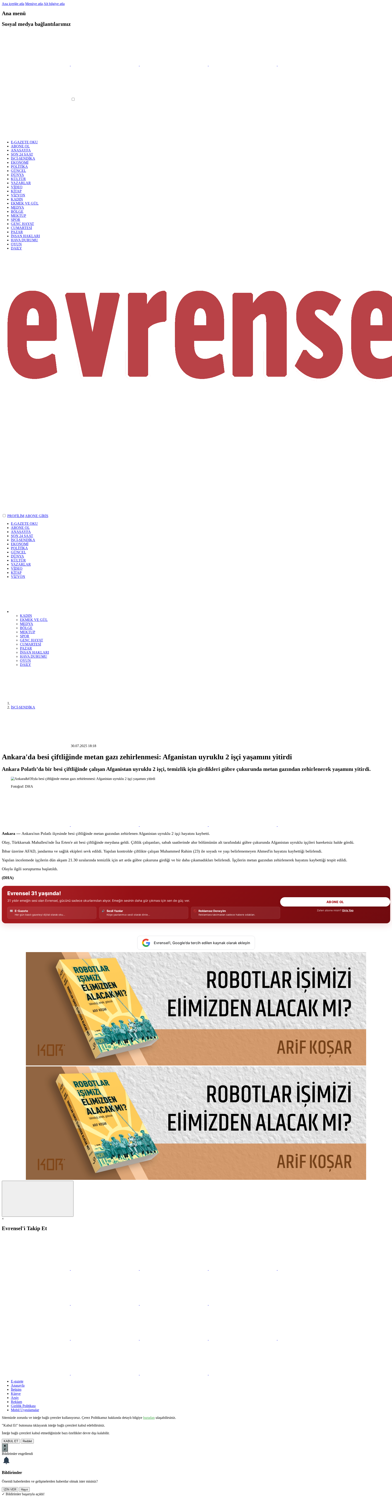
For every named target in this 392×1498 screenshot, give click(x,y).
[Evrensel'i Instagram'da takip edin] (174, 64)
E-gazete (17, 1381)
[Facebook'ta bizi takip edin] (105, 1269)
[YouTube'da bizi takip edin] (243, 1269)
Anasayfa (17, 1385)
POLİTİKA (19, 167)
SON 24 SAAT (22, 154)
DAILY (16, 248)
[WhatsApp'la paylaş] (36, 825)
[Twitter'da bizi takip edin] (36, 1269)
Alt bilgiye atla (54, 4)
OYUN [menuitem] (25, 660)
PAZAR (17, 232)
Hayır (24, 1489)
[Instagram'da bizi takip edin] (174, 1269)
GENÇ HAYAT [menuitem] (31, 640)
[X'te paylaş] (105, 825)
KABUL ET (11, 1441)
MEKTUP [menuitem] (27, 632)
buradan (149, 1418)
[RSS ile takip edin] (243, 1304)
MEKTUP (18, 215)
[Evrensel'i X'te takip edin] (36, 64)
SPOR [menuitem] (24, 636)
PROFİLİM (15, 516)
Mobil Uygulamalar (25, 1410)
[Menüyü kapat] (36, 134)
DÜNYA (17, 175)
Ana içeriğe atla (13, 4)
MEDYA (17, 207)
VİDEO (16, 187)
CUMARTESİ (21, 228)
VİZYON (18, 195)
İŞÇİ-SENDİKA (23, 158)
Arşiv (15, 1398)
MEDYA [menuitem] (26, 624)
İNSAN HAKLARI (25, 236)
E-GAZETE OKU (24, 142)
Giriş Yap (347, 910)
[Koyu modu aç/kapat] (4, 516)
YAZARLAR (21, 183)
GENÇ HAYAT (22, 224)
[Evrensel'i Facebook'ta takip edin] (105, 64)
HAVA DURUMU (24, 240)
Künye (16, 1393)
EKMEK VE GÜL (25, 203)
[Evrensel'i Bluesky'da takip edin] (243, 64)
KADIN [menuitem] (26, 616)
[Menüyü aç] (36, 99)
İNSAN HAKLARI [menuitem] (34, 652)
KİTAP (16, 191)
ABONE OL (20, 146)
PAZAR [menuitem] (26, 648)
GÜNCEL (18, 171)
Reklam (16, 1402)
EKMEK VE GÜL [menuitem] (34, 620)
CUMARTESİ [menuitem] (30, 644)
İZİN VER (10, 1489)
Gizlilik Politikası (23, 1406)
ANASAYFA (21, 150)
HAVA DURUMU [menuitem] (33, 656)
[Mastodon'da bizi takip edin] (174, 1304)
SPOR (15, 220)
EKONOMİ (19, 162)
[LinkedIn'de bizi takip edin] (105, 1304)
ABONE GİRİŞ (36, 516)
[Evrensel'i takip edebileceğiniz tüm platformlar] (312, 64)
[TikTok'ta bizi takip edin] (36, 1304)
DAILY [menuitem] (25, 665)
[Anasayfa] (45, 703)
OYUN (16, 244)
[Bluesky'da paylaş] (243, 825)
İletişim (16, 1389)
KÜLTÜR (18, 179)
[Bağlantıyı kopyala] (312, 825)
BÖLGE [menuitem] (26, 628)
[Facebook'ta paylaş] (174, 825)
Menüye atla (34, 4)
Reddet (27, 1441)
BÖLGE (17, 211)
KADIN (17, 199)
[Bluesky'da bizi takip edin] (312, 1269)
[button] (45, 611)
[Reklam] (196, 1064)
